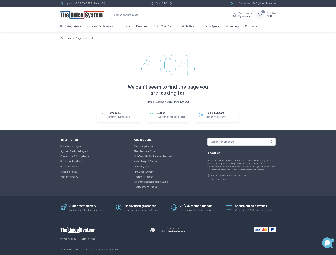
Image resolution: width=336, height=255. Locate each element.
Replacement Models (146, 187)
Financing (232, 26)
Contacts (251, 26)
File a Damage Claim (145, 151)
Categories (72, 26)
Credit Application (144, 146)
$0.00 (271, 15)
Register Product (143, 176)
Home (126, 26)
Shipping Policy (68, 171)
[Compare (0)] (230, 3)
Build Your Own (163, 26)
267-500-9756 (83, 3)
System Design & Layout (74, 151)
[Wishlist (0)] (222, 3)
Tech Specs (211, 26)
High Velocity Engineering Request (153, 156)
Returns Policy (68, 166)
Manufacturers (101, 26)
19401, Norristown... (262, 3)
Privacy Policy (68, 238)
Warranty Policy (69, 176)
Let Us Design (189, 26)
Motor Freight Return (146, 161)
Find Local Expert (143, 171)
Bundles (141, 26)
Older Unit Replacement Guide (151, 181)
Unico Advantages (70, 146)
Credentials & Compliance (74, 156)
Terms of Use (88, 238)
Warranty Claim (142, 166)
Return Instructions (71, 161)
